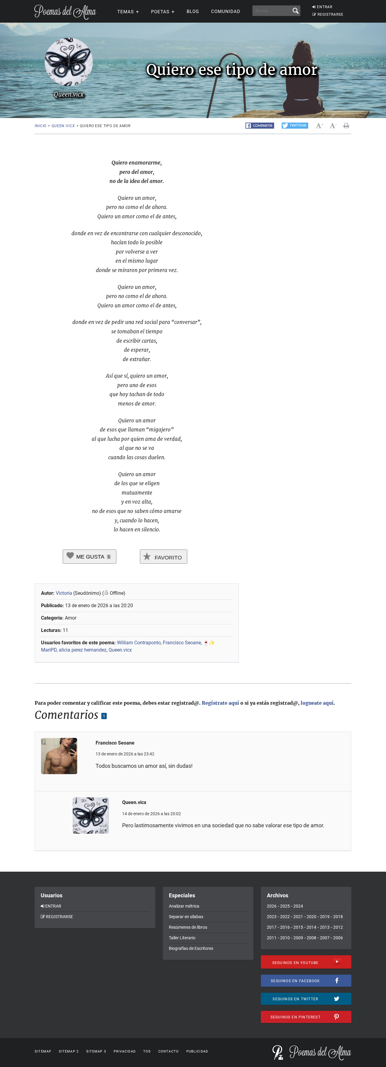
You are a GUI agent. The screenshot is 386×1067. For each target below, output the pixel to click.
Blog (193, 11)
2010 (285, 938)
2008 (311, 938)
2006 (338, 938)
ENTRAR (324, 7)
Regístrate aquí (220, 703)
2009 (298, 938)
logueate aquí (317, 703)
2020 (311, 917)
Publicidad (197, 1051)
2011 (272, 938)
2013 (325, 927)
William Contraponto (139, 643)
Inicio (40, 126)
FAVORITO (167, 558)
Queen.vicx (63, 126)
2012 (338, 927)
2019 (325, 917)
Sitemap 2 (69, 1051)
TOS (147, 1051)
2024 (298, 906)
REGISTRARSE (330, 14)
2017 (272, 927)
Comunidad (225, 11)
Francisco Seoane (182, 643)
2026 (272, 906)
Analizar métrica (184, 906)
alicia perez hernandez (82, 650)
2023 (272, 917)
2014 (311, 927)
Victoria (64, 593)
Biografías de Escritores (191, 948)
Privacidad (125, 1051)
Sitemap (43, 1051)
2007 (325, 938)
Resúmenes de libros (188, 927)
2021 (298, 917)
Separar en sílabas (186, 917)
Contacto (168, 1051)
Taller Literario (182, 938)
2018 (338, 917)
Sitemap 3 (96, 1051)
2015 (298, 927)
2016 (285, 927)
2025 (285, 906)
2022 (285, 917)
